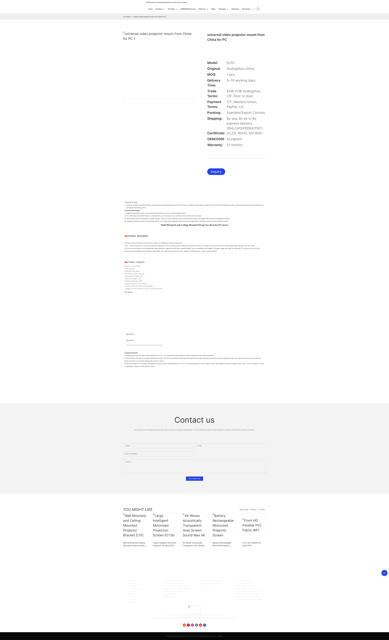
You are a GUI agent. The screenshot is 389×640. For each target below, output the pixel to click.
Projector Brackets (171, 594)
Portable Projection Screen (174, 591)
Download (132, 597)
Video (131, 594)
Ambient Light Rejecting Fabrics (211, 583)
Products (253, 509)
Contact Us (133, 602)
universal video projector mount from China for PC (149, 17)
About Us (132, 591)
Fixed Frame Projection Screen (175, 580)
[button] (254, 9)
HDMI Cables (244, 509)
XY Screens (127, 17)
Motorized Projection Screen (174, 583)
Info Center (133, 599)
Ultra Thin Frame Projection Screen (176, 588)
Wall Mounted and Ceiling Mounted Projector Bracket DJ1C (134, 544)
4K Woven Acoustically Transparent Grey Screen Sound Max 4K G (193, 544)
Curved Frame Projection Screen (176, 586)
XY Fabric (262, 509)
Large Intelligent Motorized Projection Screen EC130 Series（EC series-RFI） (164, 544)
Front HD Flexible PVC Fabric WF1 (251, 544)
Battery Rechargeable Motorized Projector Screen (222, 544)
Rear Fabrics (205, 588)
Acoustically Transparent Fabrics (211, 580)
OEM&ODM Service (135, 588)
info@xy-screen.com (248, 586)
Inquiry (216, 172)
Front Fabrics (205, 586)
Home (131, 580)
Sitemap (220, 636)
